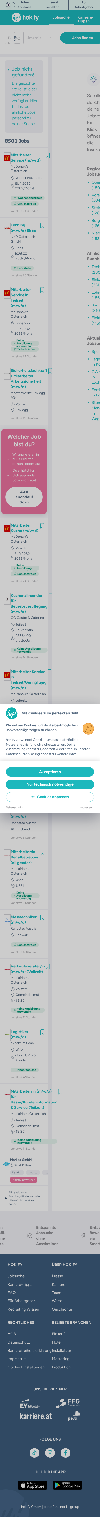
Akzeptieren (50, 771)
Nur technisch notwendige (50, 784)
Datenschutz (14, 807)
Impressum (87, 807)
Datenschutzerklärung (23, 754)
